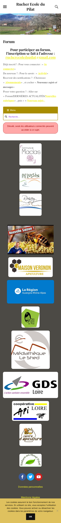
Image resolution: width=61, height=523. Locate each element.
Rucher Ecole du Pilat (30, 6)
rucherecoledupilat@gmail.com (30, 57)
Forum (9, 41)
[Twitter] (30, 477)
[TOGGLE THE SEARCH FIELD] (56, 7)
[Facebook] (22, 477)
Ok (30, 516)
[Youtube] (38, 477)
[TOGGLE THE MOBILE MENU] (5, 7)
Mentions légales (30, 497)
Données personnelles (30, 486)
